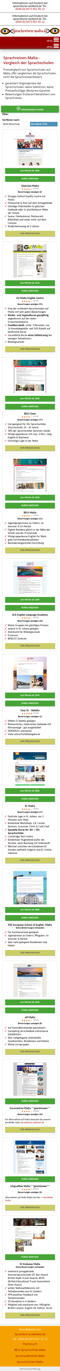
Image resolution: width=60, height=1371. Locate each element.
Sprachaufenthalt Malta (30, 1356)
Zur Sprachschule (30, 233)
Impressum (30, 1344)
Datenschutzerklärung (30, 1368)
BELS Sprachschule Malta (30, 1350)
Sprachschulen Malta (30, 1362)
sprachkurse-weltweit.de (32, 1122)
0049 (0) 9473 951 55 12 (30, 9)
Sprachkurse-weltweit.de (30, 1334)
